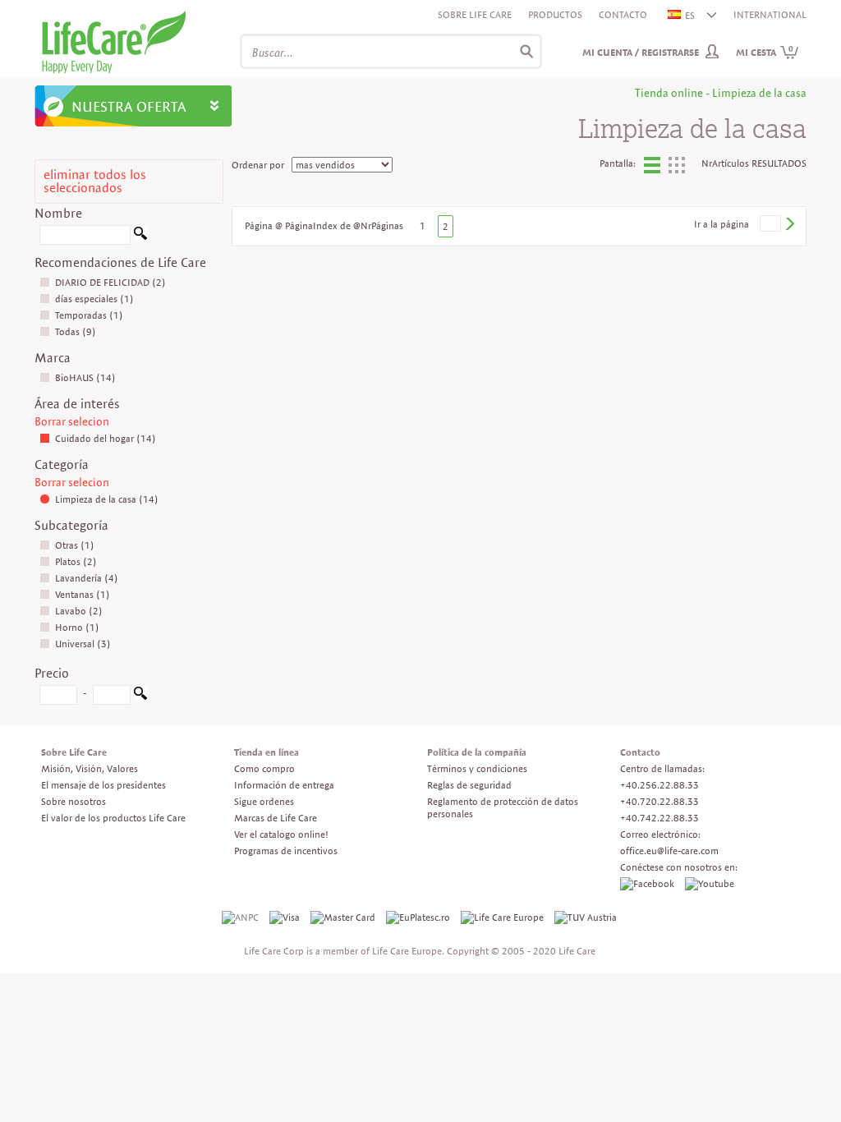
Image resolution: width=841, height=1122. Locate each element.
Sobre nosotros (73, 801)
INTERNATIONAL (770, 14)
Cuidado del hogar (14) (105, 438)
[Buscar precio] (140, 696)
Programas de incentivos (286, 850)
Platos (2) (76, 561)
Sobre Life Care (475, 14)
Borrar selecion (71, 421)
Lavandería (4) (86, 578)
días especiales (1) (94, 298)
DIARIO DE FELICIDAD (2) (110, 282)
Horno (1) (77, 627)
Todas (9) (75, 331)
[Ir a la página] (789, 224)
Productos (555, 14)
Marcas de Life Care (275, 818)
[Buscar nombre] (140, 236)
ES (690, 15)
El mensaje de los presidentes (103, 785)
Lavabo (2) (79, 611)
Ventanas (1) (82, 594)
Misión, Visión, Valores (89, 768)
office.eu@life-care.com (669, 850)
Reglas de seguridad (469, 785)
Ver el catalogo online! (281, 834)
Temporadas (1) (89, 315)
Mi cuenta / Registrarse (640, 52)
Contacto (623, 14)
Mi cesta (764, 52)
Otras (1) (74, 545)
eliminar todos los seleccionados (95, 181)
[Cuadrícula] (677, 169)
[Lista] (652, 167)
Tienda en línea (266, 752)
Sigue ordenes (264, 801)
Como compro (264, 768)
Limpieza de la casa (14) (107, 499)
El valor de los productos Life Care (113, 818)
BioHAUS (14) (85, 377)
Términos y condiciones (477, 768)
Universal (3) (83, 643)
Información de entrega (284, 785)
